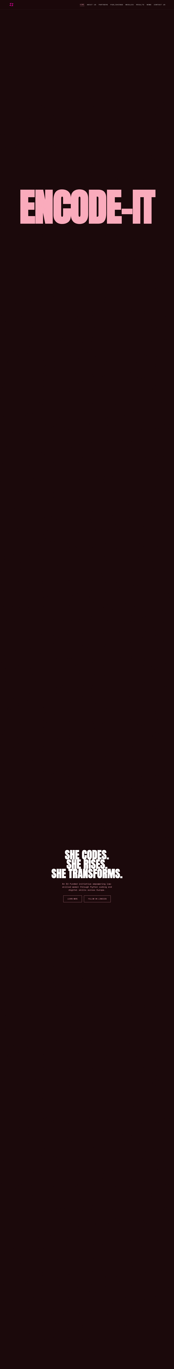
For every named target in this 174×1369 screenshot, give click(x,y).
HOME (82, 4)
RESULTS (140, 4)
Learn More (73, 899)
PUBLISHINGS (116, 4)
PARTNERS (103, 4)
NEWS (149, 4)
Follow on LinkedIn (97, 899)
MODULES (130, 4)
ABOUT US (91, 4)
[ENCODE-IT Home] (11, 4)
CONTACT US (159, 4)
